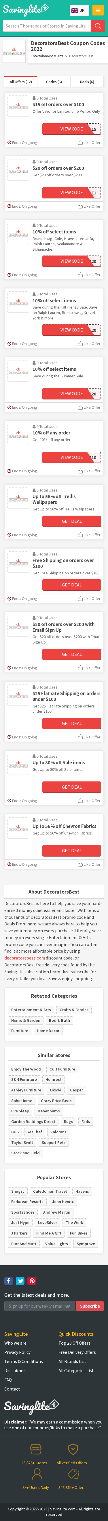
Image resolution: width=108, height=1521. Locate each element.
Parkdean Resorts (27, 1201)
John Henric (63, 1201)
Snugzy (17, 1191)
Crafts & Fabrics (74, 1009)
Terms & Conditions (23, 1361)
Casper (76, 1090)
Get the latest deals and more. (36, 1295)
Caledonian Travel (50, 1191)
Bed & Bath (59, 1020)
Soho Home (21, 1100)
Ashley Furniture (26, 1090)
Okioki (55, 1090)
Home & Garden (25, 1020)
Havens (82, 1191)
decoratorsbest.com (24, 958)
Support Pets (54, 1142)
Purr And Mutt (24, 1243)
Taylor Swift (22, 1142)
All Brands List (72, 1361)
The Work (74, 1222)
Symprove (86, 1243)
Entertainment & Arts (47, 55)
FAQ (8, 1379)
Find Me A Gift (48, 1233)
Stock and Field (25, 1152)
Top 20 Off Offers (74, 1343)
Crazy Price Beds (56, 1100)
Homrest (54, 1079)
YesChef (34, 1131)
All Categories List (76, 1370)
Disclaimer (14, 1370)
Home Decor (48, 1030)
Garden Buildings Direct (33, 1121)
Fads (86, 1121)
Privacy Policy (17, 1352)
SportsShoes (23, 1212)
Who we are (15, 1343)
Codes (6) (54, 81)
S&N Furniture (24, 1079)
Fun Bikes (79, 1233)
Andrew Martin (56, 1212)
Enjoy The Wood (26, 1069)
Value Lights (56, 1243)
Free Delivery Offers (77, 1352)
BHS (15, 1131)
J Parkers (19, 1233)
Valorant (58, 1131)
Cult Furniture (62, 1069)
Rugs (68, 1121)
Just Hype (20, 1222)
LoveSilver (47, 1222)
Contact (12, 1389)
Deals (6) (87, 81)
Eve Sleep (20, 1111)
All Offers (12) (21, 81)
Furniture (19, 1030)
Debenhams (49, 1111)
